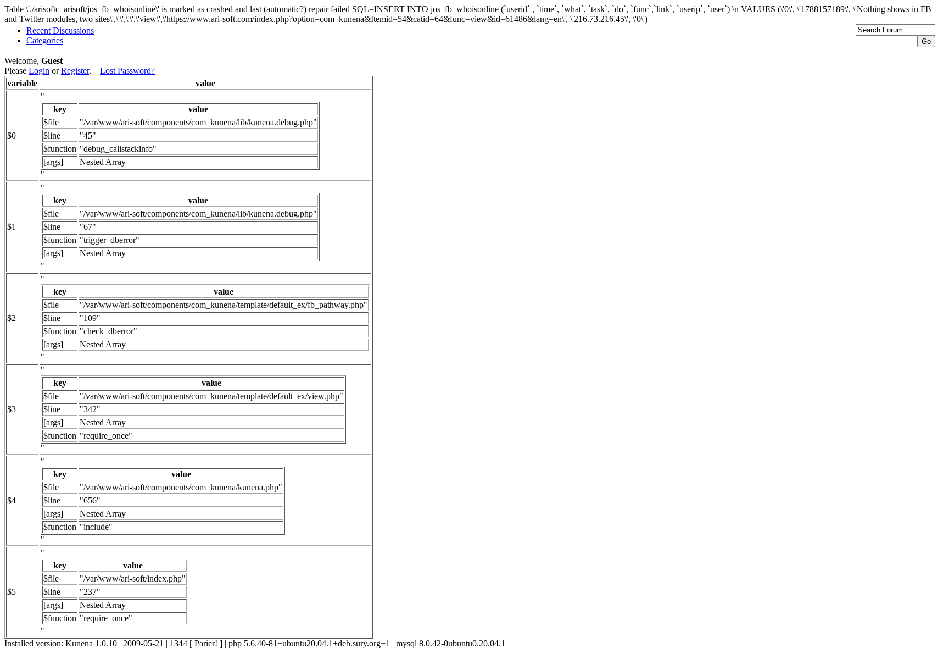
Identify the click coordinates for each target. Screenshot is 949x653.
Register (75, 70)
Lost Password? (127, 70)
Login (39, 70)
